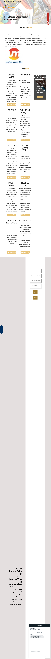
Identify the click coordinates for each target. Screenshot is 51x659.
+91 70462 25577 (9, 1)
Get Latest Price (12, 104)
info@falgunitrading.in (19, 1)
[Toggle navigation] (47, 6)
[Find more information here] (39, 641)
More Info (39, 97)
